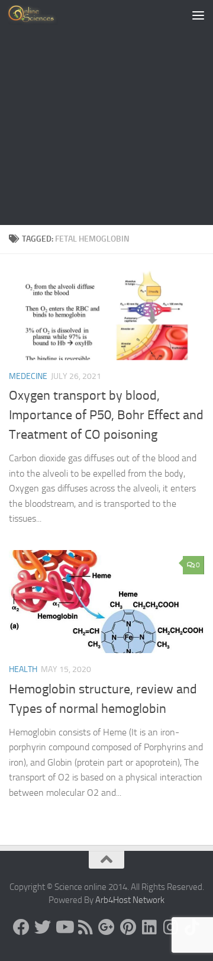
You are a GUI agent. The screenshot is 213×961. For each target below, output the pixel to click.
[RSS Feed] (85, 927)
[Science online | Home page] (41, 15)
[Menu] (198, 15)
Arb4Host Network (129, 900)
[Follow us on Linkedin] (149, 927)
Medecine (28, 376)
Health (23, 669)
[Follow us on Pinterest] (128, 927)
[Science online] (21, 927)
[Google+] (106, 927)
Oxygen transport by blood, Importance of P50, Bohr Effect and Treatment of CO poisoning (106, 415)
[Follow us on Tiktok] (191, 927)
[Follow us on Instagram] (170, 927)
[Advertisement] (106, 112)
